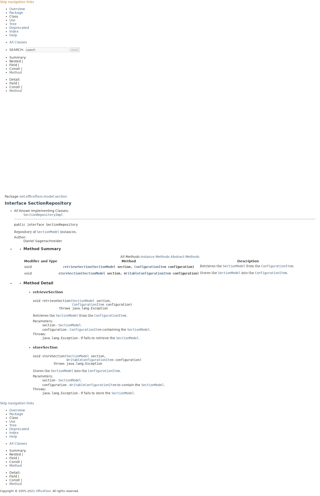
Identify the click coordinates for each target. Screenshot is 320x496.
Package (16, 13)
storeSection (69, 273)
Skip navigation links (17, 2)
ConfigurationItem (150, 267)
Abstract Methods (185, 257)
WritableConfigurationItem (147, 273)
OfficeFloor (43, 491)
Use (12, 20)
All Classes (18, 42)
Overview (17, 9)
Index (14, 31)
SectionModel (104, 267)
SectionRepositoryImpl (43, 215)
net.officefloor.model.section (43, 196)
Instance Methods (155, 257)
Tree (13, 24)
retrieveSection (77, 267)
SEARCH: (16, 50)
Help (13, 35)
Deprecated (19, 28)
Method (15, 72)
